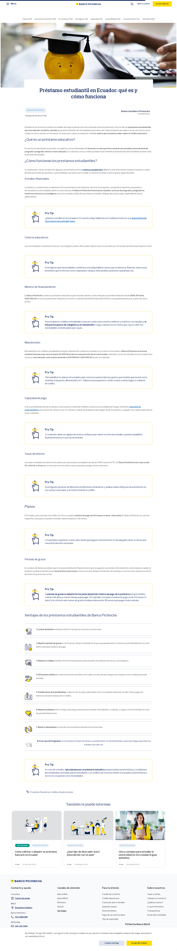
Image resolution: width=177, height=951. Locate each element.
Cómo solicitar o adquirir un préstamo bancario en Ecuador (36, 839)
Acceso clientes (162, 4)
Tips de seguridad (110, 919)
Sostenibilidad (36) (113, 19)
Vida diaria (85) (148, 19)
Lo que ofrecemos (155, 907)
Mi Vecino (61, 903)
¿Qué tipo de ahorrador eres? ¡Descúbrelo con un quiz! (88, 839)
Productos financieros (40, 792)
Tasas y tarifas (153, 894)
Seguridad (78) (97, 19)
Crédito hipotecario (110, 898)
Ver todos (61, 911)
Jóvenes (69, 792)
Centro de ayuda (22, 898)
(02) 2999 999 (21, 917)
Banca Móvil (62, 898)
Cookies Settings (112, 943)
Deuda (62, 792)
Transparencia (153, 911)
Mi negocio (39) (82, 19)
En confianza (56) (66, 19)
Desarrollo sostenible (156, 915)
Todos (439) (27, 19)
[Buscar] (132, 4)
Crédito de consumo (111, 894)
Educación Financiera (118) (45, 19)
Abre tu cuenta (143, 4)
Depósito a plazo (109, 907)
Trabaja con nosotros (156, 898)
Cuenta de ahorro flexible (113, 903)
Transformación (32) (131, 19)
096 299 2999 (21, 926)
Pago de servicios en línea (113, 915)
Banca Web (62, 894)
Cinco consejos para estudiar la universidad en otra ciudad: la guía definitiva (140, 839)
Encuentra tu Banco (23, 908)
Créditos (55, 792)
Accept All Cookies (139, 943)
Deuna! (60, 907)
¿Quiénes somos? (155, 903)
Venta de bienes (109, 911)
